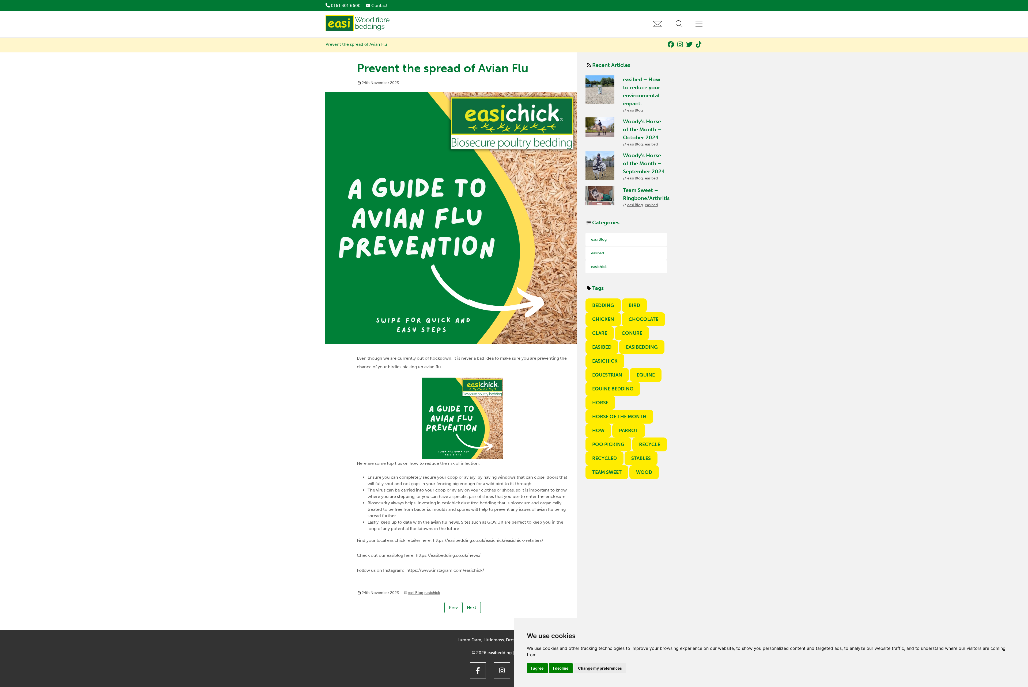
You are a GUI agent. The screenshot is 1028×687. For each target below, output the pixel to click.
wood (644, 472)
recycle (649, 444)
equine (646, 375)
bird (634, 305)
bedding (603, 305)
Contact (379, 5)
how (598, 430)
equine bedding (612, 389)
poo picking (608, 444)
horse (600, 403)
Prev (453, 607)
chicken (603, 319)
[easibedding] (358, 29)
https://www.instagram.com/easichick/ (445, 570)
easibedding (642, 347)
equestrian (607, 375)
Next (471, 607)
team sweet (607, 472)
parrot (628, 430)
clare (599, 333)
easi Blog (415, 592)
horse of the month (619, 417)
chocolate (643, 319)
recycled (604, 458)
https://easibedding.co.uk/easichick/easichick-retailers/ (488, 540)
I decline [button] (560, 668)
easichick (432, 592)
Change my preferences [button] (600, 668)
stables (641, 458)
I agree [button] (537, 668)
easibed (651, 144)
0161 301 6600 (346, 5)
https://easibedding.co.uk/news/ (448, 555)
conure (632, 333)
